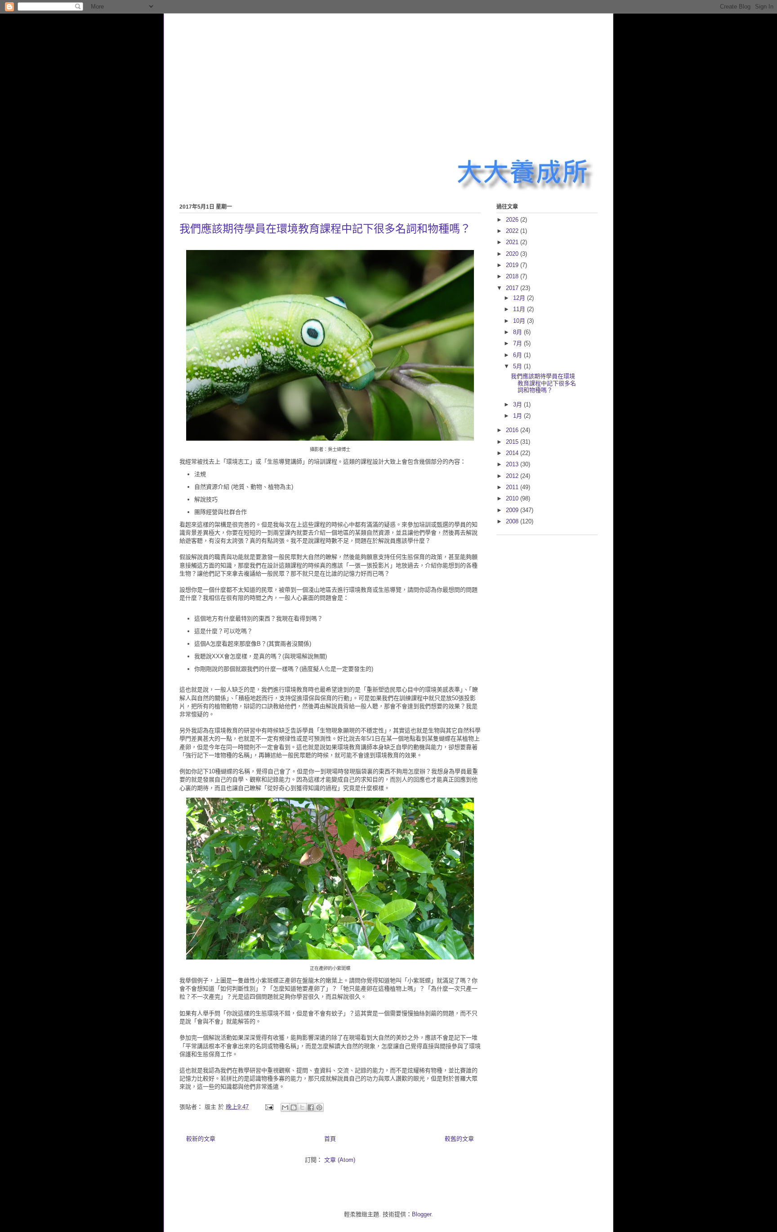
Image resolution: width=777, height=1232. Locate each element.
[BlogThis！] (293, 1107)
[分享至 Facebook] (310, 1107)
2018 (513, 276)
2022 (513, 231)
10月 (520, 320)
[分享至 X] (302, 1107)
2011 (513, 487)
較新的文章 (200, 1138)
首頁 (330, 1138)
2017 (513, 288)
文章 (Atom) (339, 1159)
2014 (513, 453)
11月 (520, 309)
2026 (513, 219)
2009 (513, 510)
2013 (513, 464)
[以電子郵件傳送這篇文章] (285, 1107)
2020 (513, 253)
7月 (518, 343)
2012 (513, 476)
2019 (513, 265)
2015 (513, 441)
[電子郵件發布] (268, 1106)
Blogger (421, 1214)
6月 (518, 355)
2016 (513, 430)
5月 (518, 366)
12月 (520, 298)
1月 (518, 415)
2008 (513, 521)
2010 (513, 498)
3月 (518, 404)
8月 (518, 332)
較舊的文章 (459, 1138)
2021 (513, 242)
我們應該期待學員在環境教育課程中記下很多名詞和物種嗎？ (325, 229)
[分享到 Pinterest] (319, 1107)
